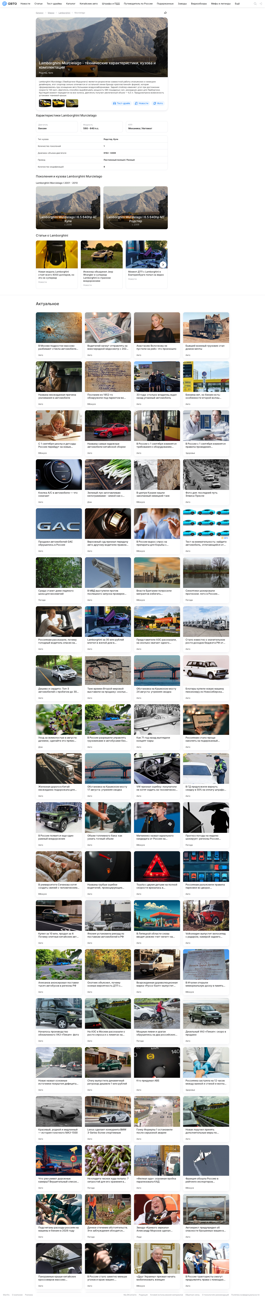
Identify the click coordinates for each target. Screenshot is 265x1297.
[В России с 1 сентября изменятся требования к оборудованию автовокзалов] (157, 433)
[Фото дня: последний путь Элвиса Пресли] (206, 482)
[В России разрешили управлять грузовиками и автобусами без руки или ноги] (108, 727)
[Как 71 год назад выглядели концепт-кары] (157, 727)
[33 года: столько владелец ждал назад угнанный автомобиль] (157, 384)
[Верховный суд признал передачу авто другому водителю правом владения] (108, 531)
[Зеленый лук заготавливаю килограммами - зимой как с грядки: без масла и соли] (108, 482)
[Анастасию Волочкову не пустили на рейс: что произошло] (157, 335)
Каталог (40, 12)
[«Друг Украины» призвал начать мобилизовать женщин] (157, 1266)
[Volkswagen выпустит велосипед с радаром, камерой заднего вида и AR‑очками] (206, 923)
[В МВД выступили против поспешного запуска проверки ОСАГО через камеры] (108, 580)
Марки (51, 12)
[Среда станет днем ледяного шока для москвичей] (59, 580)
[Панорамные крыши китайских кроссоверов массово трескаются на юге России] (59, 1266)
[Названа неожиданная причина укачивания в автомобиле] (59, 384)
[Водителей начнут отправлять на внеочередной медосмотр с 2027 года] (108, 335)
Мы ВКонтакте (130, 1295)
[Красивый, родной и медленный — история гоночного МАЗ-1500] (59, 1119)
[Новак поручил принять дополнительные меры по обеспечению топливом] (206, 1119)
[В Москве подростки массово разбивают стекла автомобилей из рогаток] (59, 335)
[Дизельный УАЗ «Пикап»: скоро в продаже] (206, 1021)
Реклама (29, 1295)
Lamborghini (64, 12)
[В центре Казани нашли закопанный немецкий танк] (157, 482)
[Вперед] (163, 264)
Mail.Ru (6, 1295)
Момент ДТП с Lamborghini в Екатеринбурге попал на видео (146, 273)
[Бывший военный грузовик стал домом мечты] (206, 335)
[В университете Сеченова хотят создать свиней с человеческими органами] (59, 874)
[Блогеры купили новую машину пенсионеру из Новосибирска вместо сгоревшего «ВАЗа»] (206, 678)
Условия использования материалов (166, 1295)
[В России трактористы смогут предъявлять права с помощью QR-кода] (206, 1266)
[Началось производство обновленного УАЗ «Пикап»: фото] (59, 1021)
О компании (17, 1295)
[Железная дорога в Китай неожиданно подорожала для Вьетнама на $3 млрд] (59, 776)
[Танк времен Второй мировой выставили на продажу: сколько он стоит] (108, 678)
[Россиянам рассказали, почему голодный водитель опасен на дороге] (59, 629)
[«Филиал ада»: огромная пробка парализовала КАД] (157, 1168)
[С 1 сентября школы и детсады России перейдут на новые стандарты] (59, 433)
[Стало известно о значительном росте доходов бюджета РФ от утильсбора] (206, 629)
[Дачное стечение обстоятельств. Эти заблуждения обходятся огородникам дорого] (108, 1217)
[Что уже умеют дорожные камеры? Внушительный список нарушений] (59, 1168)
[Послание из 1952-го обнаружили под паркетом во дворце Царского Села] (108, 384)
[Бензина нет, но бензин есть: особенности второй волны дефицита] (206, 384)
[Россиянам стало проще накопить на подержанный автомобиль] (206, 727)
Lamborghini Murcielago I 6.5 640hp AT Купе (68, 219)
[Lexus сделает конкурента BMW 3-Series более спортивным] (108, 1119)
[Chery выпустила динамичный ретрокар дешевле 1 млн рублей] (108, 1070)
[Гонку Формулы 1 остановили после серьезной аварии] (157, 1119)
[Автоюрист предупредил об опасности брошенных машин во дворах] (206, 1217)
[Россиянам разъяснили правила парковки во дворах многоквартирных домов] (206, 874)
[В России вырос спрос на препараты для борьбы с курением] (157, 531)
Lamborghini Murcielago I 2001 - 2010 (57, 182)
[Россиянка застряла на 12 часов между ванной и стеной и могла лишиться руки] (206, 1070)
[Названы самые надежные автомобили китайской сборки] (108, 433)
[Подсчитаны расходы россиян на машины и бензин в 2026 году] (59, 1217)
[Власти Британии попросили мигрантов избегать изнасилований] (157, 580)
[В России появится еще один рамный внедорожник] (59, 825)
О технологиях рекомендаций (215, 1295)
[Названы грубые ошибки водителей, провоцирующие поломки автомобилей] (108, 874)
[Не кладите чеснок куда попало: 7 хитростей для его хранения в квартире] (108, 1168)
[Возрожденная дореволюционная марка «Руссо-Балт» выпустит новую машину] (157, 972)
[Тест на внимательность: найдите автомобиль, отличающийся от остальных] (206, 531)
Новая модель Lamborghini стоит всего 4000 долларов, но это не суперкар (56, 274)
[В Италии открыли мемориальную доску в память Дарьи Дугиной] (206, 972)
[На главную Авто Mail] (12, 3)
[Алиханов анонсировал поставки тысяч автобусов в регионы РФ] (59, 972)
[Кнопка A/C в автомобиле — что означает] (59, 482)
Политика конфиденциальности (245, 1295)
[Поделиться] (165, 12)
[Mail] (4, 3)
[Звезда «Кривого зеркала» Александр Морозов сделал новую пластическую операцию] (157, 1217)
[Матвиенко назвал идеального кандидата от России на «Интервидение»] (157, 825)
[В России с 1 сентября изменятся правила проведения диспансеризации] (206, 433)
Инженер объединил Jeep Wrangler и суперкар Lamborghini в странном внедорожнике (98, 276)
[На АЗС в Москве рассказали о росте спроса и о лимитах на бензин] (108, 1021)
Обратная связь (192, 1295)
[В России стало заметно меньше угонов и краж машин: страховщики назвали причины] (108, 1266)
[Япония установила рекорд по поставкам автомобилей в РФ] (108, 923)
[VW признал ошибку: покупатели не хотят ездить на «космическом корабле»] (157, 776)
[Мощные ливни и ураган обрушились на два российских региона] (157, 1021)
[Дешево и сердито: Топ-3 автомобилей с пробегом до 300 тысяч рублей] (59, 678)
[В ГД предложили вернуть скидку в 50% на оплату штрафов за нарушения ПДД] (206, 776)
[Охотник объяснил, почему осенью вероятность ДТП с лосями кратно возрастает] (108, 972)
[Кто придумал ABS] (157, 1070)
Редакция (143, 1295)
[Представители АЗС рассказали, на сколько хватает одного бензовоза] (157, 629)
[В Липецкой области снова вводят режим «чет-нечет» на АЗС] (157, 923)
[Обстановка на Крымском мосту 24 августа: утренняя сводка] (157, 678)
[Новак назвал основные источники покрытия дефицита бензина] (59, 1070)
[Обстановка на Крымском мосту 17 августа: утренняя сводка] (108, 776)
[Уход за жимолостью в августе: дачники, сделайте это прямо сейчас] (59, 727)
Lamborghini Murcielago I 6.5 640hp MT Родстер (136, 219)
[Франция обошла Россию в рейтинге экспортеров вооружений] (206, 1168)
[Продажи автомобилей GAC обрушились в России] (59, 531)
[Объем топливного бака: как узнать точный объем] (108, 825)
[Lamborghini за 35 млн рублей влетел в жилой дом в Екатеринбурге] (108, 629)
